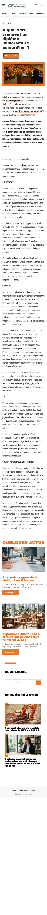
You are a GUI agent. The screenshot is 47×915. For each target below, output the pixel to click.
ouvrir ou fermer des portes (27, 111)
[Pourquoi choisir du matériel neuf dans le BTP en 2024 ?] (23, 714)
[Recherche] (36, 5)
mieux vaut (25, 165)
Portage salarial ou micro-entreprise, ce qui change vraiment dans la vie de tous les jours (22, 762)
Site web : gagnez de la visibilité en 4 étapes (19, 579)
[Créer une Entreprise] (17, 5)
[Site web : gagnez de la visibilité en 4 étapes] (23, 559)
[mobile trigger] (4, 5)
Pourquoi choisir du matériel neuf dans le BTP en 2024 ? (22, 729)
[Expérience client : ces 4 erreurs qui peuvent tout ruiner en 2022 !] (23, 616)
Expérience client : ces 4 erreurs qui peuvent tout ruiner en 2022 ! (21, 637)
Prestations (11, 55)
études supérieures (14, 100)
